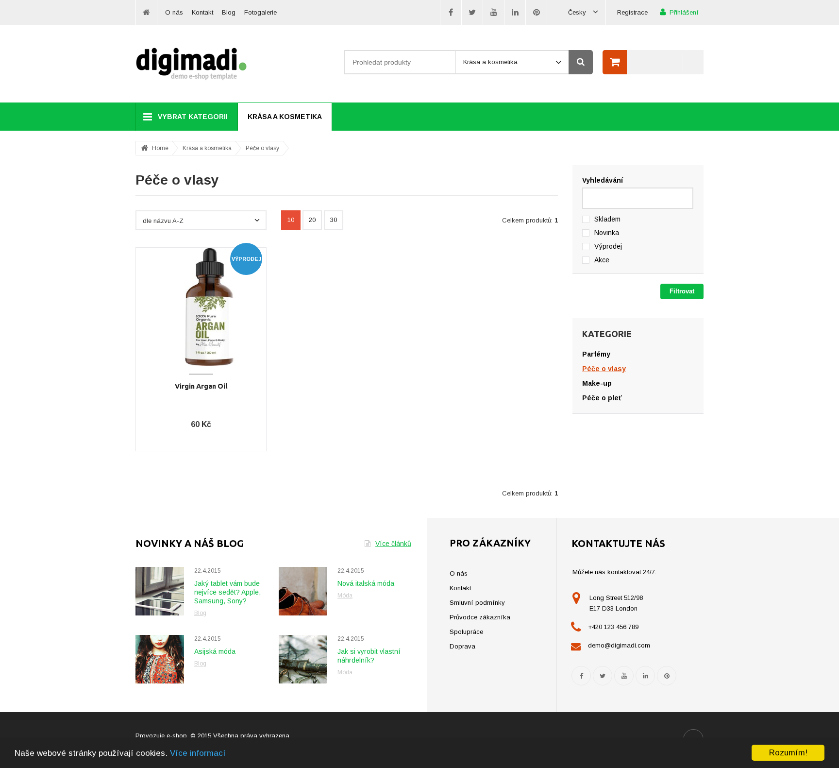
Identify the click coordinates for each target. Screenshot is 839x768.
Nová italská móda (365, 583)
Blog (228, 12)
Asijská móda (214, 651)
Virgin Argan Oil (201, 386)
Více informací (198, 753)
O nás (174, 12)
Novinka (606, 232)
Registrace (632, 12)
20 (312, 219)
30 (333, 219)
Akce (601, 259)
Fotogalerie (260, 12)
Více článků (393, 543)
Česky (578, 12)
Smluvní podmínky (477, 602)
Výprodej (608, 246)
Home (160, 148)
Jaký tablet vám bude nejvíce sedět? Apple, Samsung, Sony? (227, 592)
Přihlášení (684, 12)
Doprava (462, 646)
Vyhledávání (602, 180)
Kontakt (202, 12)
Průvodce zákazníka (480, 617)
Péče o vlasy (262, 148)
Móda (344, 595)
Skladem (607, 219)
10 (290, 219)
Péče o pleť (602, 398)
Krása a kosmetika (285, 116)
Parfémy (596, 354)
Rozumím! (788, 752)
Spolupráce (466, 631)
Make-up (597, 383)
